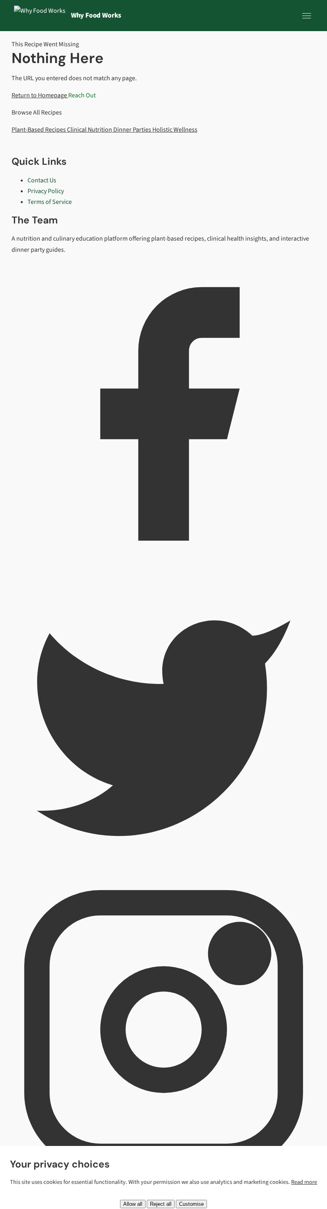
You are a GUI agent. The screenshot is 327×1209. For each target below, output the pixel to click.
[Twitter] (164, 871)
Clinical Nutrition (90, 129)
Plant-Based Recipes (39, 129)
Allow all (132, 1204)
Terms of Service (50, 202)
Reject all (160, 1204)
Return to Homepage (40, 95)
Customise (191, 1204)
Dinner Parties (132, 129)
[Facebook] (164, 563)
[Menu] (306, 15)
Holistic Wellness (174, 129)
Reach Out (82, 95)
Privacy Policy (46, 191)
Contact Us (42, 180)
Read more (304, 1182)
